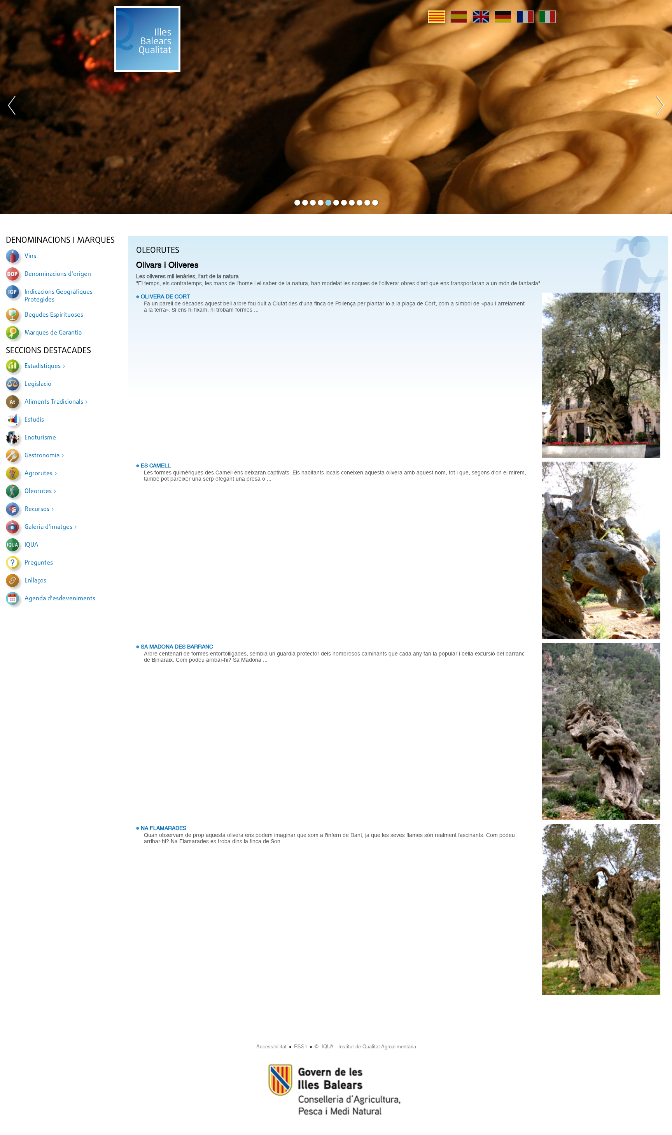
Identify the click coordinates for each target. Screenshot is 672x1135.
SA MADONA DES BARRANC (177, 646)
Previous (12, 107)
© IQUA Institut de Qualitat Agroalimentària (365, 1047)
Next (660, 107)
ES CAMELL (156, 465)
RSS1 (300, 1047)
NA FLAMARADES (163, 828)
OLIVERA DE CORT (165, 296)
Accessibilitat (271, 1047)
